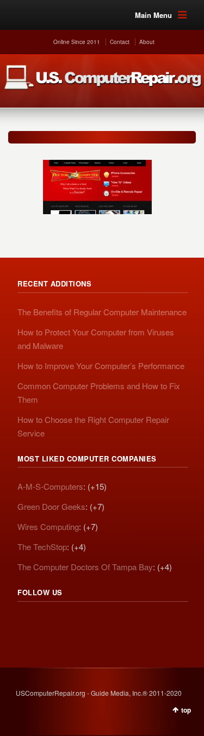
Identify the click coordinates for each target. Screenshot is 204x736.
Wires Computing (48, 526)
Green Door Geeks (51, 506)
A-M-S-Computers (50, 486)
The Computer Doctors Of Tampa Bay (85, 566)
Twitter (50, 622)
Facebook (74, 622)
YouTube (98, 622)
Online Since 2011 (76, 42)
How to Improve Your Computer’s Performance (100, 365)
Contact (119, 42)
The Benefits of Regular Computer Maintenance (102, 311)
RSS (26, 622)
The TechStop (42, 546)
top (186, 710)
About (146, 42)
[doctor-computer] (97, 181)
